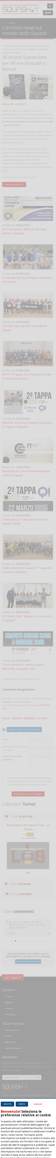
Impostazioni (37, 1104)
